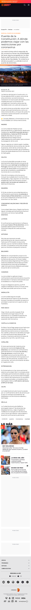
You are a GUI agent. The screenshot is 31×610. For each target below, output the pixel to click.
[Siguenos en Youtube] (3, 583)
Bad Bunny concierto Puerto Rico (10, 1)
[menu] (28, 4)
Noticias (10, 29)
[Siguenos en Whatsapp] (27, 583)
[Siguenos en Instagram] (13, 583)
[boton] (22, 560)
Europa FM (4, 29)
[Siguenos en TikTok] (8, 583)
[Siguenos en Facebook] (18, 583)
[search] (24, 5)
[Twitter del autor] (8, 89)
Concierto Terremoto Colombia (9, 2)
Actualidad (16, 29)
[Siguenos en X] (22, 583)
